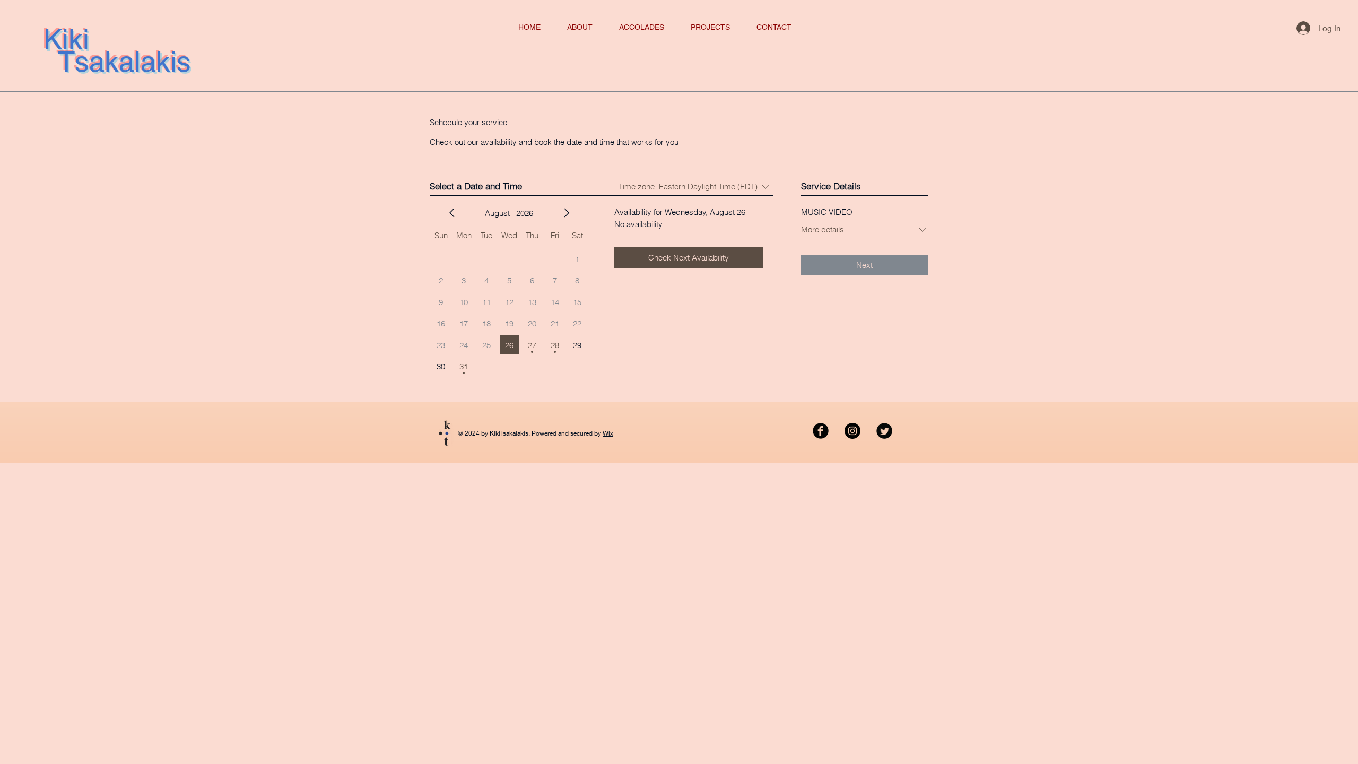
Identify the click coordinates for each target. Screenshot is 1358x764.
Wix (608, 433)
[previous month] (452, 212)
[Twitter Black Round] (884, 431)
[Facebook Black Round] (821, 431)
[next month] (566, 212)
